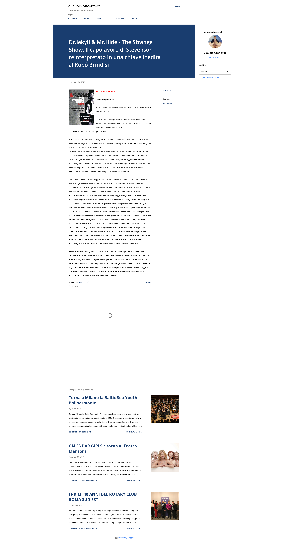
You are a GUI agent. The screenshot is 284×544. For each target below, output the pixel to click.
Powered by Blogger (125, 538)
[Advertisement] (106, 360)
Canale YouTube (117, 18)
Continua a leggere (134, 432)
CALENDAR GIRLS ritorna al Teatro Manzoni (103, 448)
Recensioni (101, 18)
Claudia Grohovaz (84, 6)
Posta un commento (88, 480)
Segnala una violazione (209, 77)
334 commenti (85, 432)
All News (87, 18)
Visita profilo (215, 58)
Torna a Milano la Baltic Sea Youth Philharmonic (103, 400)
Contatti (134, 18)
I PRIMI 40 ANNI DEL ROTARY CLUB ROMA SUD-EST (103, 496)
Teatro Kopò (167, 103)
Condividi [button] (167, 91)
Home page (72, 18)
